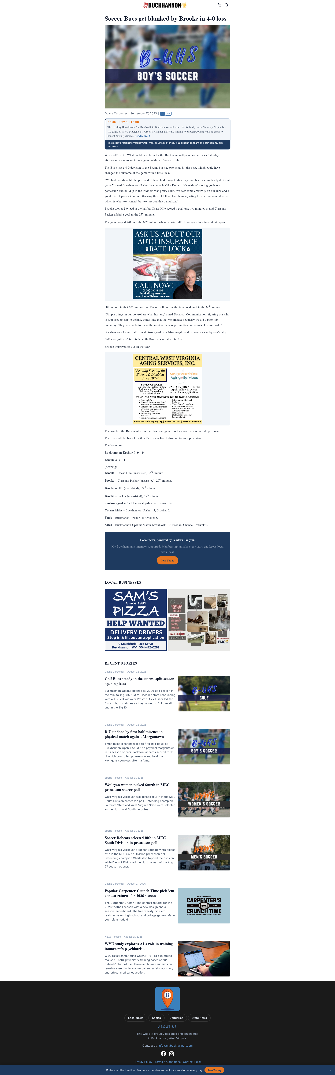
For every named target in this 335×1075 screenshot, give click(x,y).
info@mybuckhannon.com (175, 1045)
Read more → (142, 135)
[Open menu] (108, 5)
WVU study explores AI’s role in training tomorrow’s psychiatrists (139, 946)
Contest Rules (192, 1061)
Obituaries (176, 1018)
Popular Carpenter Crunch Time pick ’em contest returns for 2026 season (139, 893)
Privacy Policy (143, 1061)
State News (199, 1018)
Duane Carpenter (114, 671)
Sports (156, 1018)
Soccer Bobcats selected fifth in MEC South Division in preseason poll (135, 840)
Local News (135, 1018)
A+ (168, 113)
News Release (113, 936)
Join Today (214, 1070)
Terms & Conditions (168, 1061)
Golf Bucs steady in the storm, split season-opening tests (140, 681)
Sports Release (113, 777)
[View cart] (219, 5)
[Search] (226, 5)
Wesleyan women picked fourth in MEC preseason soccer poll (137, 787)
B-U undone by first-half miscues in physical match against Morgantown (134, 734)
